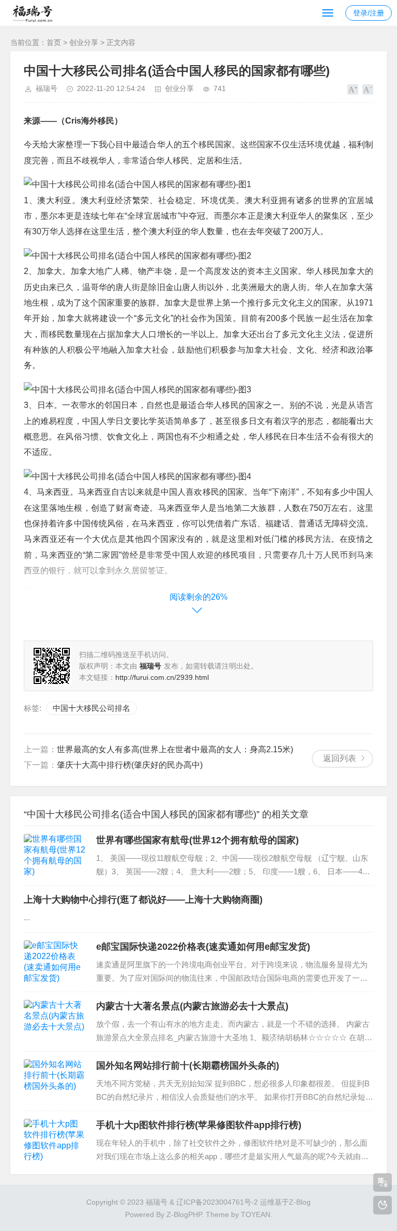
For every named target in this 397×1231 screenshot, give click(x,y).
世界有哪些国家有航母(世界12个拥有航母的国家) (197, 840)
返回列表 (339, 758)
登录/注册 (368, 13)
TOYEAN (255, 1214)
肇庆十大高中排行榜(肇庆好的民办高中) (130, 765)
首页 (54, 42)
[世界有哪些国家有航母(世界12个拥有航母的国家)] (55, 855)
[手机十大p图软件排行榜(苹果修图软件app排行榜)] (55, 1140)
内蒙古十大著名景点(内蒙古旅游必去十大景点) (192, 1006)
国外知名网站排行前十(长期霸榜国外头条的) (187, 1065)
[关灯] (382, 1205)
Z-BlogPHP (184, 1214)
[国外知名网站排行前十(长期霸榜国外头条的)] (55, 1081)
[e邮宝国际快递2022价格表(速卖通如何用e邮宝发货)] (55, 962)
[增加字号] (352, 89)
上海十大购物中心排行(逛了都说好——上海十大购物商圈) (143, 899)
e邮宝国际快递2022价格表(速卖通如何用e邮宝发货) (203, 946)
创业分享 (83, 42)
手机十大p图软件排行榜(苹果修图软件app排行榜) (198, 1125)
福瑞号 (46, 88)
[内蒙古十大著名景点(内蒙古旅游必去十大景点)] (55, 1021)
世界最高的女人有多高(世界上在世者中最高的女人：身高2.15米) (175, 749)
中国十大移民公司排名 (91, 708)
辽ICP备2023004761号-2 (217, 1202)
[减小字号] (367, 89)
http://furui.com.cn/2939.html (162, 677)
